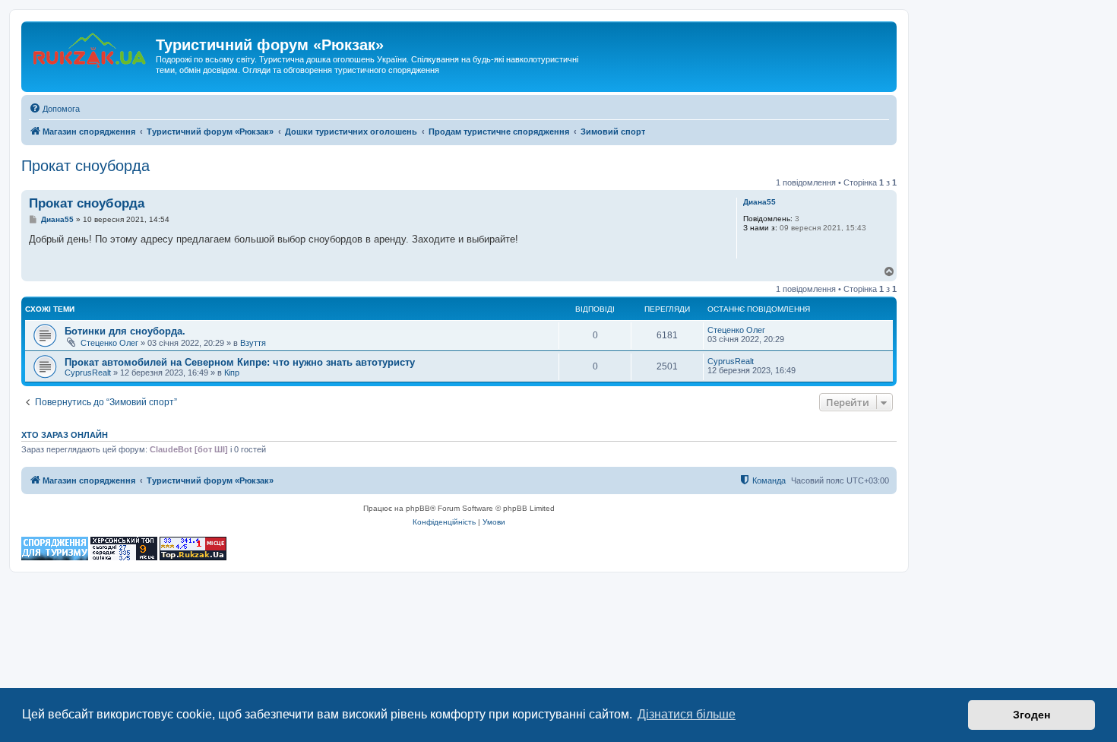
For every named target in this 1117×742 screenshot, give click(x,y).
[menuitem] (54, 109)
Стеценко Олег (109, 342)
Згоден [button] (1031, 715)
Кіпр (231, 372)
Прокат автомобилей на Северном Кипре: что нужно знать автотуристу (240, 362)
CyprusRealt (88, 372)
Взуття (253, 342)
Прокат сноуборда (85, 165)
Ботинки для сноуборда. (125, 331)
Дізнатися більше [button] (687, 714)
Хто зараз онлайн (64, 434)
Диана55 (759, 202)
